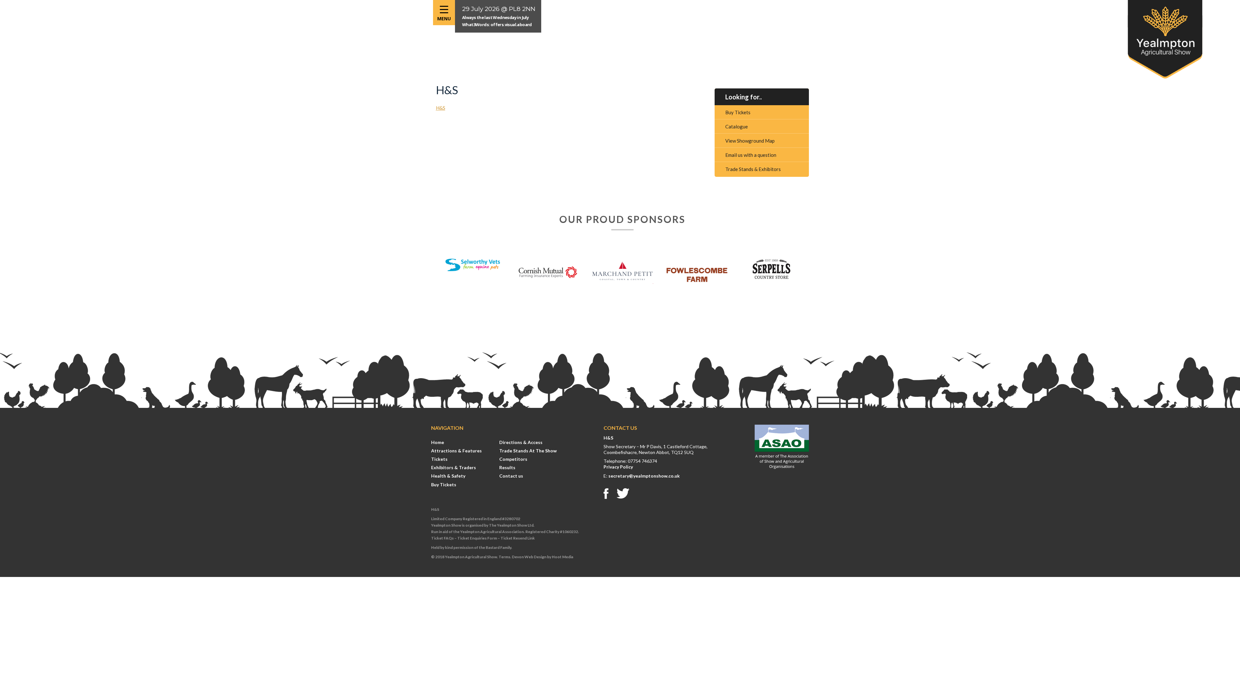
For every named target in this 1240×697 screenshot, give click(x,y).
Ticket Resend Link (518, 538)
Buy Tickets (737, 112)
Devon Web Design (529, 556)
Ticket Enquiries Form (477, 538)
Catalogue (736, 126)
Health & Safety (448, 476)
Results (507, 467)
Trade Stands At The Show (528, 450)
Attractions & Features (456, 450)
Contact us (511, 476)
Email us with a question (750, 155)
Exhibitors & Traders (453, 467)
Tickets (439, 459)
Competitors (513, 459)
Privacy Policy (618, 467)
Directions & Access (520, 442)
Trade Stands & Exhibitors (753, 169)
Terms (504, 556)
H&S (440, 108)
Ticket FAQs (442, 538)
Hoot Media (562, 556)
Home (437, 442)
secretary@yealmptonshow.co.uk (644, 476)
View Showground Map (750, 141)
